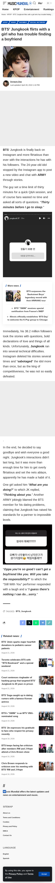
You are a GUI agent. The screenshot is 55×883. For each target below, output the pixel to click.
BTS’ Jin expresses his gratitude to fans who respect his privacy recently (17, 730)
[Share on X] (29, 622)
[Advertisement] (27, 118)
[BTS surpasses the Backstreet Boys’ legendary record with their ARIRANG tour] (13, 295)
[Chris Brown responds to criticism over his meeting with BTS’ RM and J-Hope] (46, 766)
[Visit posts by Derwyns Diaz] (6, 83)
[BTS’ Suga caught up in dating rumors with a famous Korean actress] (46, 698)
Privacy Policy (16, 874)
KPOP (9, 14)
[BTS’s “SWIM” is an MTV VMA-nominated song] (46, 716)
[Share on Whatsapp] (36, 622)
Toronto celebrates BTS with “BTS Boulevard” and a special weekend (17, 662)
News (13, 22)
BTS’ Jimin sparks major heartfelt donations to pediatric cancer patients (18, 645)
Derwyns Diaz (16, 82)
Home (3, 14)
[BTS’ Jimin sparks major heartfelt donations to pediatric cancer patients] (46, 644)
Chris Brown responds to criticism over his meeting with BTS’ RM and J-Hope (17, 766)
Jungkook (26, 611)
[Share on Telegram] (42, 622)
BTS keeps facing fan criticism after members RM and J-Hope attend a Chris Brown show (17, 748)
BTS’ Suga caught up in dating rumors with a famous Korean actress (17, 698)
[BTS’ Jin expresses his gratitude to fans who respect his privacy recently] (46, 730)
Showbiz (23, 22)
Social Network (37, 22)
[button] (44, 874)
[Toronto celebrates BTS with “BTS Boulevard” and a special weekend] (46, 662)
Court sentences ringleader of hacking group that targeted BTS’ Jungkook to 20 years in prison (18, 680)
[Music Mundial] (20, 3)
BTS (18, 611)
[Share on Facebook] (23, 622)
